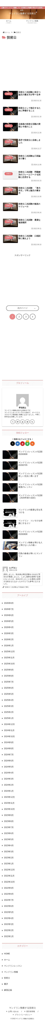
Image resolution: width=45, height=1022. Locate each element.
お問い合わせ (13, 1011)
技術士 (23, 408)
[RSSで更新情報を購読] (32, 421)
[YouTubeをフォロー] (22, 421)
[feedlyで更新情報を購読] (27, 421)
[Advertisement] (22, 64)
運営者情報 (30, 1011)
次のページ (23, 308)
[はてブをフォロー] (17, 421)
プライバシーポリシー (23, 1015)
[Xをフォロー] (12, 421)
